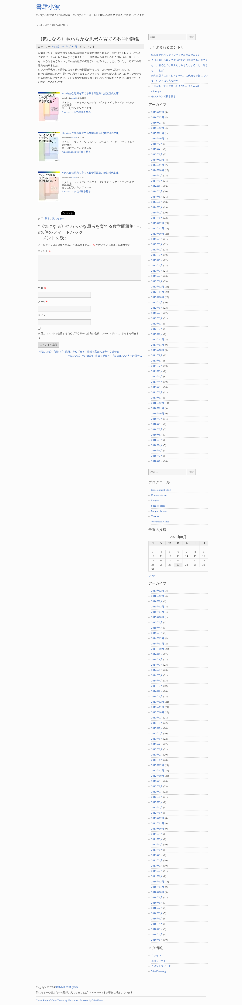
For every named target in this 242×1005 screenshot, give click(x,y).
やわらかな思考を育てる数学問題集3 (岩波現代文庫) (90, 172)
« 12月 (151, 576)
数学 (47, 218)
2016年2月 (157, 122)
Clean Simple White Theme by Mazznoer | (57, 1000)
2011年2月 (157, 392)
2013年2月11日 (68, 46)
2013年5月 (157, 260)
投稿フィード (158, 960)
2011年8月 (157, 360)
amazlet (74, 98)
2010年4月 (157, 445)
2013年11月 (157, 228)
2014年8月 (157, 181)
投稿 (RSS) (72, 987)
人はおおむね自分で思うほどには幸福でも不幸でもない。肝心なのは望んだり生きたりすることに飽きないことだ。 (179, 65)
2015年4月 (157, 149)
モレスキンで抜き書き (163, 96)
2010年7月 (157, 429)
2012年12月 (157, 286)
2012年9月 (157, 302)
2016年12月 (157, 117)
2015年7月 (157, 144)
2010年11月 (157, 408)
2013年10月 (157, 234)
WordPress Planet (160, 521)
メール (43, 301)
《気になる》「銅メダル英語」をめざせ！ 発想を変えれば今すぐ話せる (78, 351)
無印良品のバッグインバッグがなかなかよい (175, 55)
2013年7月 (157, 249)
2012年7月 (157, 313)
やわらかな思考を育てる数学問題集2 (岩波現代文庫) (90, 133)
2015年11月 (157, 133)
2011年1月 (157, 397)
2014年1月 (157, 218)
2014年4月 (157, 202)
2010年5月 (157, 440)
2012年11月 (157, 292)
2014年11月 (157, 165)
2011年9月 (157, 355)
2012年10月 (157, 297)
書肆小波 (48, 6)
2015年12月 (157, 128)
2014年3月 (157, 207)
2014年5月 (157, 196)
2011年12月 (157, 339)
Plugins (155, 500)
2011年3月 (157, 387)
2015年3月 (157, 154)
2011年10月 (157, 350)
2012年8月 (157, 308)
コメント (44, 251)
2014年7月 (157, 186)
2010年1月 (157, 461)
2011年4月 (157, 382)
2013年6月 (157, 255)
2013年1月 (157, 281)
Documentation (159, 495)
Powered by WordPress (91, 1000)
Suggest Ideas (158, 505)
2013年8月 (157, 244)
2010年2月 (157, 456)
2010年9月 (157, 419)
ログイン (156, 955)
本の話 (55, 46)
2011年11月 (157, 345)
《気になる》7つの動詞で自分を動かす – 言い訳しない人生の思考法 (104, 356)
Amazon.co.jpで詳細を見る (76, 112)
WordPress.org (158, 971)
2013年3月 (157, 271)
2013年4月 (157, 265)
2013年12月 (157, 223)
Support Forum (159, 511)
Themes (155, 516)
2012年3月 (157, 323)
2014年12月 (157, 159)
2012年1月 (157, 334)
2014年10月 (157, 170)
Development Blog (161, 490)
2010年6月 (157, 434)
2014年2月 (157, 212)
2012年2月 (157, 329)
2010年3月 (157, 450)
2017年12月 (157, 112)
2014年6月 (157, 191)
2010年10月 (157, 413)
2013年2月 (157, 276)
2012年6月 (157, 318)
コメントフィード (161, 966)
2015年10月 (157, 138)
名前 (42, 288)
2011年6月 (157, 371)
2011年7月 (157, 366)
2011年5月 (157, 376)
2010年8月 (157, 424)
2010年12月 (157, 403)
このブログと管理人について (53, 25)
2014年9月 (157, 175)
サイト (41, 315)
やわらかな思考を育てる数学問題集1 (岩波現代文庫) (90, 93)
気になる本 (58, 218)
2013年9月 (157, 239)
